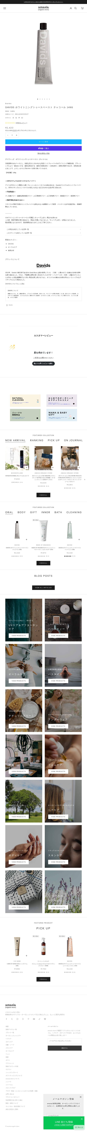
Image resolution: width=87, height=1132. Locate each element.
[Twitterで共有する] (16, 118)
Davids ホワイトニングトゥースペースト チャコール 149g (17, 548)
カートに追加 (43, 141)
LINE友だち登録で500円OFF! (64, 1125)
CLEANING (74, 512)
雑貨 (7, 1057)
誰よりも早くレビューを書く (43, 363)
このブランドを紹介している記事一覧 (19, 233)
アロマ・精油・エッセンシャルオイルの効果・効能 (21, 1091)
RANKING (37, 440)
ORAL (9, 512)
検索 (7, 1026)
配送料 (15, 130)
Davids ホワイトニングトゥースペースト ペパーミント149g (70, 548)
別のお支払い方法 (43, 153)
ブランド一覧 (10, 1032)
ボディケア (9, 1042)
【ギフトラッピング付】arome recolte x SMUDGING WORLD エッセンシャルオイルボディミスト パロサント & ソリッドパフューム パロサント (70, 478)
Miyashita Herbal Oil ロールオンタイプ (17, 475)
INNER (45, 512)
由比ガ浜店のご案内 (12, 1109)
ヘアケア (8, 1039)
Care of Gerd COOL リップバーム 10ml (17, 964)
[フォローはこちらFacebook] (6, 1019)
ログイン (8, 1069)
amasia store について (12, 1079)
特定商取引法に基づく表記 (14, 1100)
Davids (8, 103)
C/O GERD (17, 961)
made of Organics (43, 545)
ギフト (8, 1060)
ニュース (8, 1082)
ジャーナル (9, 1085)
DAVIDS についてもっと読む (15, 284)
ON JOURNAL (73, 440)
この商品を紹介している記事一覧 (18, 229)
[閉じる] (82, 1119)
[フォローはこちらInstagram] (17, 1019)
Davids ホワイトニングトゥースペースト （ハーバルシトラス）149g (70, 964)
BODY (22, 512)
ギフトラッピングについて (14, 1075)
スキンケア (9, 1048)
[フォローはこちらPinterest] (28, 1019)
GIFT (33, 512)
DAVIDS (11, 244)
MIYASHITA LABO (17, 473)
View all (43, 495)
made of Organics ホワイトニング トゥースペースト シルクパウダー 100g (43, 548)
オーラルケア (12, 247)
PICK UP (54, 440)
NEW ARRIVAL (15, 440)
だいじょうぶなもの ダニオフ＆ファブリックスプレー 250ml (43, 964)
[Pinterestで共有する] (19, 118)
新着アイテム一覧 (11, 1029)
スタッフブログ (10, 1088)
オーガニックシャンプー (13, 1036)
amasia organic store (43, 473)
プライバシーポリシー (13, 1097)
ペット (8, 1054)
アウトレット (10, 1063)
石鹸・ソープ (10, 1045)
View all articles (43, 587)
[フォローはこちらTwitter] (12, 1019)
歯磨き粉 (11, 250)
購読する (65, 1048)
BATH (58, 512)
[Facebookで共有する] (13, 118)
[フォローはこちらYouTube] (34, 1019)
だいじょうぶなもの (43, 961)
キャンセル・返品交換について (15, 1106)
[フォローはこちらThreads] (23, 1019)
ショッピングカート (12, 1072)
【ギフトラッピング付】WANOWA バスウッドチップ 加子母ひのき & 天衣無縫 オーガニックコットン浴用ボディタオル (43, 477)
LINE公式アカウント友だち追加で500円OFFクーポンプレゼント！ (43, 1)
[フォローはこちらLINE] (45, 1019)
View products (19, 635)
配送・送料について (12, 1103)
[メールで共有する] (22, 118)
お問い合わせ (10, 1094)
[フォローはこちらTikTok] (39, 1019)
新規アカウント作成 (12, 1066)
